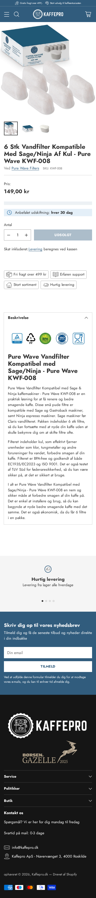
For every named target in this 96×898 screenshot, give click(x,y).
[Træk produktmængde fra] (8, 235)
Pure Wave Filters (25, 168)
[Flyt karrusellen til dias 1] (42, 601)
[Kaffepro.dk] (48, 14)
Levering (35, 249)
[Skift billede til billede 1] (11, 128)
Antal (8, 225)
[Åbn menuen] (6, 14)
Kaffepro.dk (40, 874)
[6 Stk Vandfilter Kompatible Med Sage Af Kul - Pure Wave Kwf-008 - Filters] (48, 70)
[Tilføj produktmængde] (26, 235)
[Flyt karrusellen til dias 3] (50, 601)
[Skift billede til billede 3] (44, 128)
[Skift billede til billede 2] (27, 128)
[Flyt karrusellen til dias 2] (46, 601)
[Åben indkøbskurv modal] (88, 14)
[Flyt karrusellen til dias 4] (53, 601)
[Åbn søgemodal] (16, 14)
